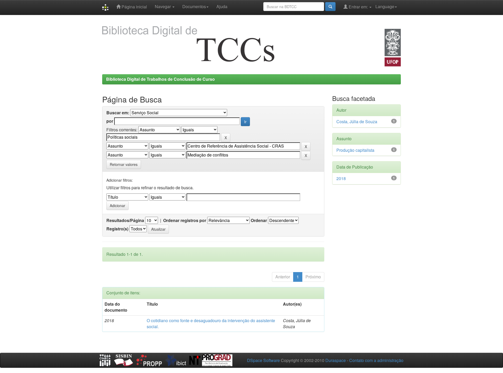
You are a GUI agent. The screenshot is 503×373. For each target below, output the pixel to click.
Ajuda (221, 6)
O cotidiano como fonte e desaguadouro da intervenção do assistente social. (211, 323)
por (109, 121)
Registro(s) (117, 229)
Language (384, 6)
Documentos (194, 6)
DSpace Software (263, 360)
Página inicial (134, 7)
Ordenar (259, 220)
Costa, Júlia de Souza (356, 121)
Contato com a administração (376, 360)
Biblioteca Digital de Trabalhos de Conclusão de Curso (160, 79)
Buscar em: (117, 113)
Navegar (163, 6)
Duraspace (335, 360)
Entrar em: (358, 7)
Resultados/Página (125, 220)
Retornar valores (124, 164)
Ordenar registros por (184, 220)
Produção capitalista (355, 150)
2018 (341, 178)
